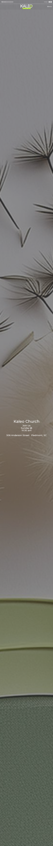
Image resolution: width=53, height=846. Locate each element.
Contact (46, 1)
